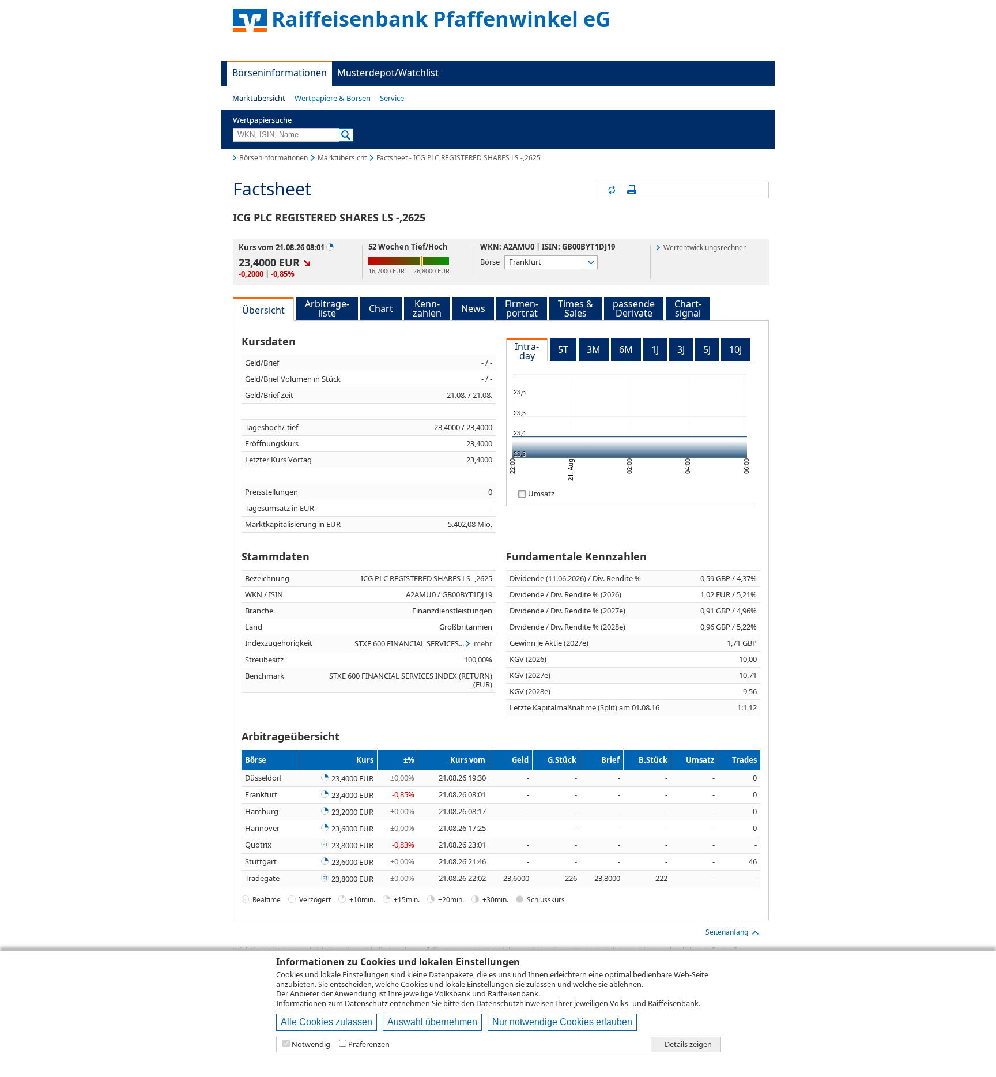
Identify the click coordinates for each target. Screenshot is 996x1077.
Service (392, 98)
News (473, 308)
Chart (381, 308)
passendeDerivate (634, 308)
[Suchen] (346, 135)
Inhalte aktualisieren (611, 190)
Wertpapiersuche (262, 120)
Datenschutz (366, 1003)
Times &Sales (575, 308)
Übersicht (263, 310)
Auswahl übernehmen (432, 1022)
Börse (490, 261)
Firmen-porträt (521, 308)
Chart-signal (687, 308)
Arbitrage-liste (327, 308)
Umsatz (541, 493)
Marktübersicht (258, 98)
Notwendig (311, 1044)
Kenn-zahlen (427, 308)
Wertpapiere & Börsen (333, 98)
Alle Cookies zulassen (326, 1022)
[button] (259, 98)
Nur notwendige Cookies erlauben (562, 1022)
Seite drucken (631, 190)
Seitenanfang (726, 932)
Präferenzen (369, 1044)
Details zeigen (688, 1044)
